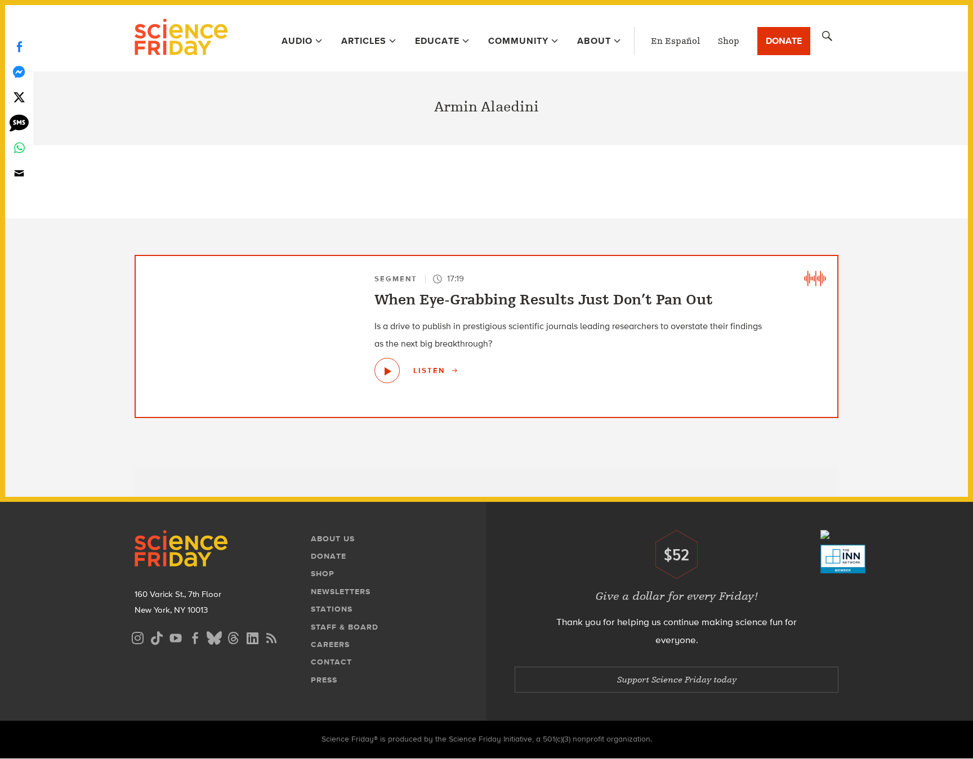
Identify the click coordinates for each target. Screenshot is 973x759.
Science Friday (181, 38)
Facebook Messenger (19, 71)
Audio (297, 40)
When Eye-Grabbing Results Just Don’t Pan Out (543, 299)
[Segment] (814, 278)
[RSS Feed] (271, 637)
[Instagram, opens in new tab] (137, 637)
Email (19, 173)
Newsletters (341, 591)
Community (518, 40)
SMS (19, 122)
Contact (331, 662)
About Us (333, 539)
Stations (331, 609)
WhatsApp (19, 147)
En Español (675, 41)
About (594, 40)
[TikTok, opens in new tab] (156, 637)
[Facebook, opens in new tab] (194, 637)
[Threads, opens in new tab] (233, 637)
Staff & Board (344, 627)
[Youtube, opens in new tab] (175, 637)
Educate (437, 40)
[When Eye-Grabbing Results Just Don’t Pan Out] (387, 370)
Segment (395, 279)
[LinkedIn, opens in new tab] (252, 637)
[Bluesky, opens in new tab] (214, 637)
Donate (784, 40)
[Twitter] (19, 97)
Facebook (19, 46)
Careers (330, 644)
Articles (363, 40)
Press (324, 680)
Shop (728, 41)
